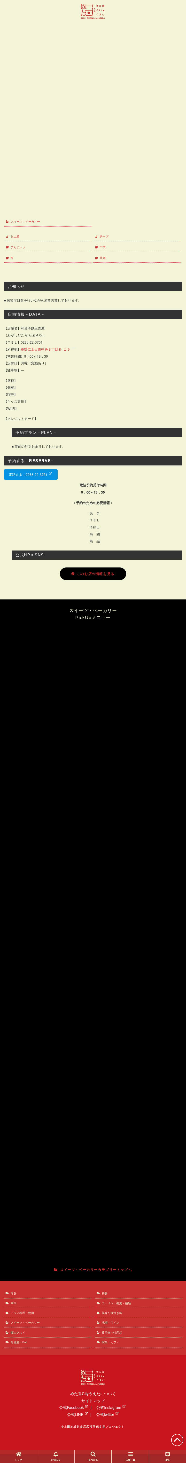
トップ (18, 1460)
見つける (93, 1460)
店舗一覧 (130, 1460)
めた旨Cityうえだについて (93, 1393)
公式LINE (75, 1414)
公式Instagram (108, 1407)
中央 (103, 247)
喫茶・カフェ (110, 1342)
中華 (13, 1303)
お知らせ (56, 1460)
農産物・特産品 (112, 1332)
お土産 (15, 236)
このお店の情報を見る (96, 573)
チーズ (104, 236)
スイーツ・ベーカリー (25, 221)
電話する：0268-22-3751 (28, 474)
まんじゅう (18, 247)
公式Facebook (71, 1407)
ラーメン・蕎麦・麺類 (116, 1303)
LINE (167, 1460)
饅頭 (103, 258)
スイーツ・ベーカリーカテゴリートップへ (96, 1269)
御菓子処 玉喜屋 (95, 48)
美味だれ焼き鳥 (112, 1313)
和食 (105, 1293)
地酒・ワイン (110, 1322)
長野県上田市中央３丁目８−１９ (45, 349)
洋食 (13, 1293)
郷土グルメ (18, 1332)
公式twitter (105, 1414)
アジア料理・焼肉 (22, 1313)
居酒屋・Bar (19, 1342)
